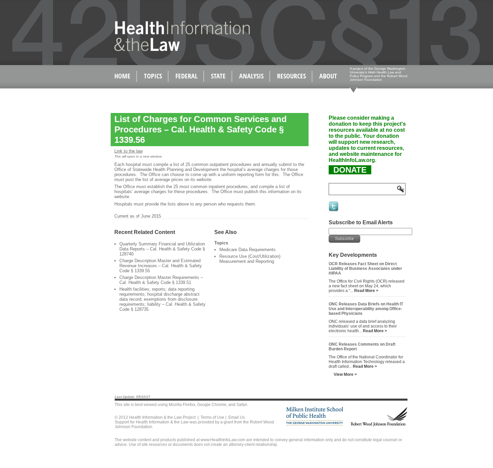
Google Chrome (211, 404)
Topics (153, 75)
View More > (345, 374)
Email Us (236, 417)
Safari (241, 404)
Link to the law (128, 151)
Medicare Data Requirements (247, 249)
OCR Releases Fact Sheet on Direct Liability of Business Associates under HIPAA (365, 268)
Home (122, 75)
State (218, 75)
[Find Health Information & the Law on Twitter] (334, 211)
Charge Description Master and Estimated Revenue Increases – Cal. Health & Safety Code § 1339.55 (160, 265)
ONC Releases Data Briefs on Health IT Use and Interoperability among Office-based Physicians (366, 309)
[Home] (168, 49)
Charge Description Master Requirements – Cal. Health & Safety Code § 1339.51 (161, 280)
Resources (291, 75)
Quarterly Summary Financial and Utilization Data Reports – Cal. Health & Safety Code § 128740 (162, 248)
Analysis (251, 75)
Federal (186, 75)
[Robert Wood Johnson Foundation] (378, 425)
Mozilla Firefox (182, 404)
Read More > (366, 290)
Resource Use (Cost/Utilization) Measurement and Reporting (249, 259)
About (328, 75)
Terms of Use (212, 417)
